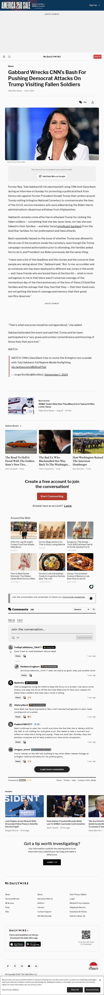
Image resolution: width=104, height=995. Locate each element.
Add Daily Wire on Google (53, 176)
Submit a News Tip (77, 916)
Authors (40, 903)
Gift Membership (44, 916)
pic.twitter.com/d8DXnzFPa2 (28, 367)
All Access (9, 903)
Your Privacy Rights (78, 894)
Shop (7, 907)
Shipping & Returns (78, 907)
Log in (68, 505)
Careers (40, 907)
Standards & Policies (78, 912)
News (7, 894)
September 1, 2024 (56, 374)
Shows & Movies (12, 899)
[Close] (100, 980)
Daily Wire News (15, 91)
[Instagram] (21, 966)
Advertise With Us (45, 899)
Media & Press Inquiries (80, 903)
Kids (7, 912)
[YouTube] (29, 966)
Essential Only (92, 990)
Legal (72, 899)
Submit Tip (52, 862)
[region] (52, 985)
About (40, 894)
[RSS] (36, 966)
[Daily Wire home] (52, 56)
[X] (14, 966)
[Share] (93, 102)
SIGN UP (97, 57)
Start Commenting (52, 496)
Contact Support (44, 912)
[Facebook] (7, 966)
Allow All (75, 990)
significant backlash (69, 226)
